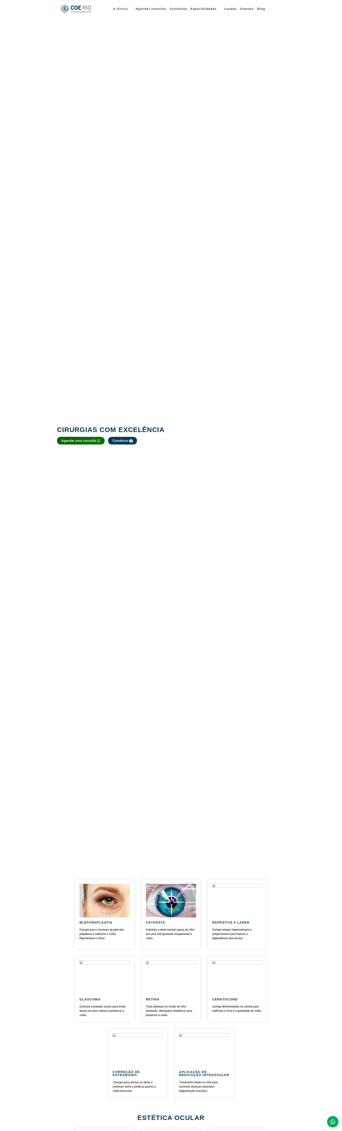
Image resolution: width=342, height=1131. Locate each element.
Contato (247, 8)
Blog (261, 8)
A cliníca (120, 8)
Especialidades (203, 8)
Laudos (230, 8)
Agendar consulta (151, 8)
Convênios (178, 8)
